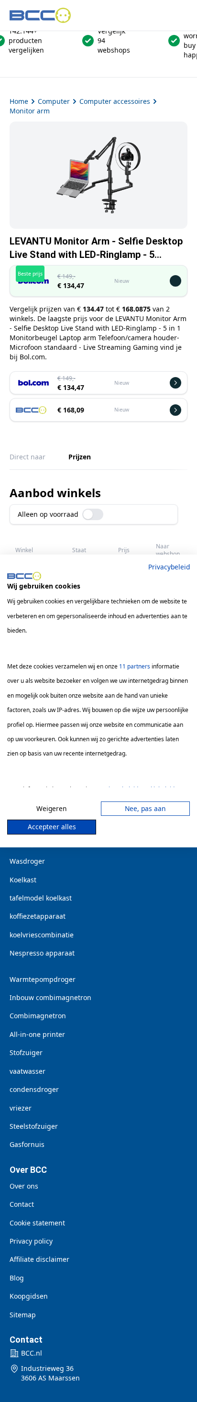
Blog (17, 1277)
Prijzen (79, 456)
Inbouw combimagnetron (50, 997)
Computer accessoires (114, 101)
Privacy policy (31, 1241)
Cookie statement (37, 1222)
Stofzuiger (26, 1052)
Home (19, 101)
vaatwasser (27, 1071)
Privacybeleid (169, 566)
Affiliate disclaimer (39, 1259)
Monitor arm (30, 110)
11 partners (134, 666)
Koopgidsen (29, 1296)
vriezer (21, 1108)
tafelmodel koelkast (41, 897)
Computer (54, 101)
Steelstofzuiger (34, 1126)
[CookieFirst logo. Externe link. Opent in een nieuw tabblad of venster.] (24, 576)
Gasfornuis (27, 1144)
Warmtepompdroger (43, 979)
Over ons (24, 1186)
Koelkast (23, 879)
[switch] (92, 514)
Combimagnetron (38, 1015)
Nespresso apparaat (42, 952)
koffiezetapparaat (38, 916)
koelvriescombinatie (42, 934)
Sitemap (23, 1314)
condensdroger (34, 1089)
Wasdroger (27, 861)
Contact (22, 1204)
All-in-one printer (37, 1034)
